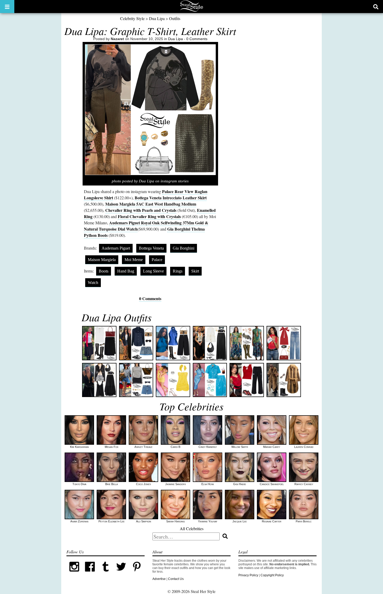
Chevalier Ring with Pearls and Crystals (140, 210)
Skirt (195, 271)
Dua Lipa (157, 18)
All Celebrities (191, 528)
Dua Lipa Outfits (117, 317)
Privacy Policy (248, 575)
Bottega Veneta (151, 248)
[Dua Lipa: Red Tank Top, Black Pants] (246, 380)
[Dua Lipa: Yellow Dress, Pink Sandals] (173, 380)
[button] (7, 6)
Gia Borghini (183, 248)
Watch (93, 282)
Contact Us (176, 579)
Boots (103, 271)
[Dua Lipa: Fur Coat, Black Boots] (283, 380)
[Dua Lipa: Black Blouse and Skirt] (99, 380)
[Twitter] (121, 573)
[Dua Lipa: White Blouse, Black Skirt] (210, 343)
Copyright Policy (272, 575)
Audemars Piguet (116, 248)
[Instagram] (74, 573)
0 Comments (196, 39)
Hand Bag (125, 271)
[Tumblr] (105, 573)
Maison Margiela (102, 259)
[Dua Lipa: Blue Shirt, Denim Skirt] (136, 343)
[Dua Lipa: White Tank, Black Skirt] (99, 343)
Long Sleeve (153, 271)
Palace (157, 259)
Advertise (159, 579)
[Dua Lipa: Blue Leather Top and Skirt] (210, 380)
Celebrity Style (132, 18)
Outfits (174, 18)
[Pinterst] (137, 573)
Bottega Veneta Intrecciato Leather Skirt (171, 198)
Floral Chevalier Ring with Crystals (149, 216)
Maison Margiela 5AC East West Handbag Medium (150, 204)
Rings (177, 271)
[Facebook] (90, 573)
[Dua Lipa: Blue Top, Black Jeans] (173, 343)
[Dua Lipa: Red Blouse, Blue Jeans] (283, 343)
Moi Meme (134, 259)
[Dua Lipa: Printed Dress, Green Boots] (246, 343)
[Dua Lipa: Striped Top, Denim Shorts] (136, 380)
